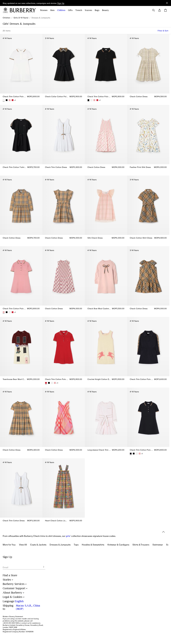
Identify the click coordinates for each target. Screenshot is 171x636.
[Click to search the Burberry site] (153, 10)
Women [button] (43, 10)
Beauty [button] (105, 10)
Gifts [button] (70, 10)
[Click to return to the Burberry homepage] (23, 10)
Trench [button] (78, 10)
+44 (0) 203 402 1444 (11, 623)
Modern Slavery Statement (13, 616)
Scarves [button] (88, 10)
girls (68, 536)
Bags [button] (97, 10)
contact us (25, 623)
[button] (60, 3)
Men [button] (52, 10)
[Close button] (167, 3)
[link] (6, 17)
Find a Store (10, 575)
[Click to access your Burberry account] (159, 10)
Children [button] (61, 10)
